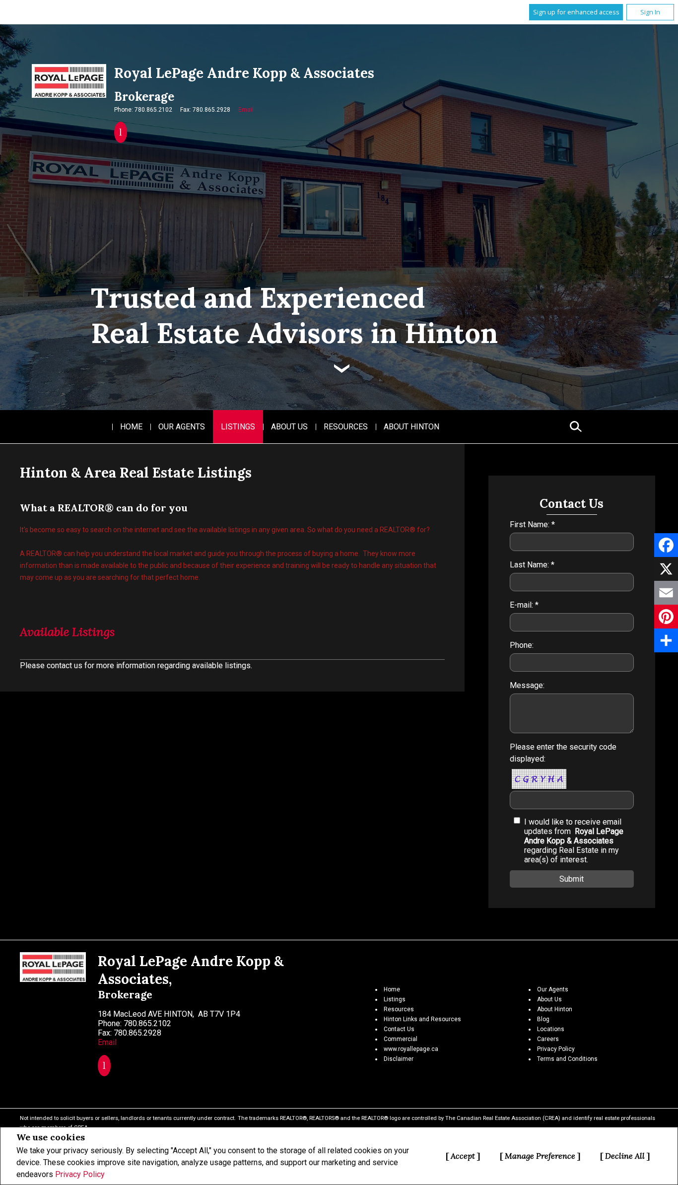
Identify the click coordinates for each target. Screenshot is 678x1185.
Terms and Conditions (567, 1058)
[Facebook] (666, 545)
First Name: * (532, 524)
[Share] (666, 640)
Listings (238, 426)
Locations (550, 1029)
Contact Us (399, 1029)
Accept (463, 1156)
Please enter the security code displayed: (563, 753)
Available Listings (67, 631)
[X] (666, 569)
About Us (289, 426)
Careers (548, 1039)
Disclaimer (398, 1058)
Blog (543, 1019)
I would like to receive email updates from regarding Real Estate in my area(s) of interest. (573, 840)
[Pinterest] (666, 616)
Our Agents (181, 426)
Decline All (625, 1156)
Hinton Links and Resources (422, 1019)
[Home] (69, 81)
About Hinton (411, 426)
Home (131, 426)
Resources (346, 426)
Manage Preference (540, 1156)
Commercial (400, 1039)
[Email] (666, 593)
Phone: (522, 645)
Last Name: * (532, 564)
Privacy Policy (80, 1174)
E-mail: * (524, 605)
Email (246, 109)
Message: (527, 685)
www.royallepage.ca (411, 1049)
